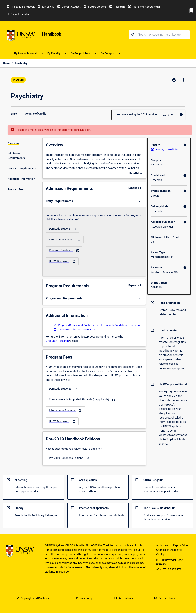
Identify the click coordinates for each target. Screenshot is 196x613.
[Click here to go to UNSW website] (21, 36)
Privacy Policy (84, 598)
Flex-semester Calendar (146, 6)
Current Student (71, 6)
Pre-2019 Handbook (23, 6)
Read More (136, 173)
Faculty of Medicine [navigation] (166, 149)
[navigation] (62, 229)
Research (119, 6)
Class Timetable (20, 14)
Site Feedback (167, 598)
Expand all (134, 187)
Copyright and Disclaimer (36, 598)
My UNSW (48, 6)
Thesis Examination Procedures (76, 329)
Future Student (97, 6)
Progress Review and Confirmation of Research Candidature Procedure (100, 325)
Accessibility (125, 598)
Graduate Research (57, 340)
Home (6, 63)
